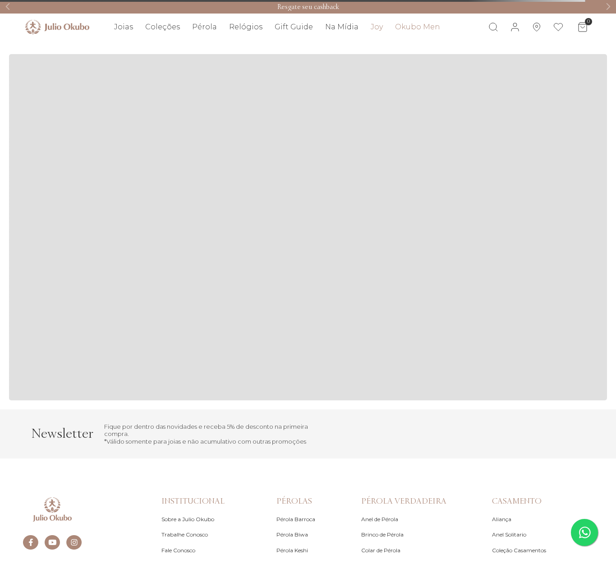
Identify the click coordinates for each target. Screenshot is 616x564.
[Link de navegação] (57, 27)
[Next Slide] (608, 6)
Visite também (570, 53)
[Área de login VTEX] (515, 27)
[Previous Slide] (8, 6)
